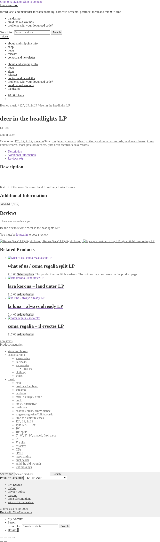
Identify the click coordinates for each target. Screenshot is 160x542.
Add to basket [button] (25, 294)
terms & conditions (19, 498)
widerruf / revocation (21, 502)
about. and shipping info (23, 43)
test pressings (24, 467)
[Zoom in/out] (1, 537)
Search (57, 32)
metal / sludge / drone (29, 396)
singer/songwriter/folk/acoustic (34, 414)
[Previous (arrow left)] (1, 541)
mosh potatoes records (32, 144)
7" (17, 439)
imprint (12, 495)
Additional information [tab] (22, 155)
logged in (22, 234)
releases (12, 54)
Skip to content (32, 1)
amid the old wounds (21, 22)
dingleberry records (64, 141)
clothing (21, 372)
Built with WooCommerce (16, 512)
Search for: (6, 32)
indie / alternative (26, 403)
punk (19, 400)
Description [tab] (15, 151)
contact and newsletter (21, 57)
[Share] (9, 537)
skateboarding (16, 354)
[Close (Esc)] (13, 537)
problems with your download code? (30, 25)
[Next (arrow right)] (5, 541)
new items (6, 341)
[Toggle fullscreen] (5, 537)
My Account (15, 519)
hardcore (21, 393)
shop (11, 47)
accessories (22, 365)
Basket (13, 530)
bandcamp (14, 18)
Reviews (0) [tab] (15, 158)
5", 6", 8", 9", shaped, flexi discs (36, 435)
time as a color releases (30, 418)
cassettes (21, 446)
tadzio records (80, 144)
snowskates (23, 358)
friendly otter (85, 141)
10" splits (21, 432)
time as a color (9, 5)
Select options (25, 274)
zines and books (18, 351)
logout (12, 488)
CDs (18, 449)
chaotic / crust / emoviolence (33, 410)
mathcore (21, 407)
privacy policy (16, 491)
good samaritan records (108, 141)
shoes (19, 375)
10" (18, 428)
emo (18, 382)
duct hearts (22, 460)
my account (15, 484)
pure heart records (59, 144)
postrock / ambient (27, 386)
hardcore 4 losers (134, 141)
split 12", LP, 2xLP (27, 425)
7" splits (21, 442)
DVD (19, 453)
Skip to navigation (11, 1)
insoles (27, 368)
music (13, 105)
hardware (21, 361)
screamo (39, 141)
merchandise (23, 456)
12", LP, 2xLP (28, 105)
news (11, 50)
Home (4, 105)
